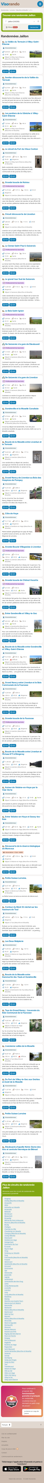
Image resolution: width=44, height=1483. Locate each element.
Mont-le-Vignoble (10, 1323)
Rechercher (34, 27)
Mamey (7, 1299)
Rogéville (8, 1342)
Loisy (6, 1292)
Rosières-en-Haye (10, 1345)
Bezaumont (8, 1216)
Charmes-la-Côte (10, 1229)
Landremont (9, 1279)
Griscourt (8, 1266)
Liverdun (8, 1290)
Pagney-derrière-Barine (13, 1334)
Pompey (7, 1338)
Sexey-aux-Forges (10, 1360)
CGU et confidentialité (9, 1434)
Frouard (7, 1260)
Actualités (5, 1445)
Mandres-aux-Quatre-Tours (14, 1301)
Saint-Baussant (10, 1349)
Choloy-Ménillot (10, 1236)
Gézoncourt (8, 1262)
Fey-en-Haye (9, 1249)
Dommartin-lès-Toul (11, 1244)
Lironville (8, 1288)
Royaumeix (8, 1347)
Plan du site (6, 1438)
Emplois (4, 1441)
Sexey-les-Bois (9, 1362)
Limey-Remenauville (11, 1286)
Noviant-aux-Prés (10, 1332)
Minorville (8, 1321)
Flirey (6, 1251)
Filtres (12, 27)
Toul (6, 1364)
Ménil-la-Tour (9, 1314)
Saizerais (8, 1353)
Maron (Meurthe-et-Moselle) (14, 1310)
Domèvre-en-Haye (11, 1240)
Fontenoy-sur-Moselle (12, 1253)
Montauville (9, 1325)
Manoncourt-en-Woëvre (13, 1303)
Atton (6, 1205)
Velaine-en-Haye (10, 1369)
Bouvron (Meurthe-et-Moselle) (15, 1223)
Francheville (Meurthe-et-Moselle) (16, 1257)
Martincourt (9, 1312)
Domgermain (9, 1242)
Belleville (8, 1212)
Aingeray (8, 1199)
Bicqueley (8, 1218)
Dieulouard (8, 1238)
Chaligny (8, 1227)
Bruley (7, 1225)
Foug (6, 1255)
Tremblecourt (9, 1366)
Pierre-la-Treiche (10, 1336)
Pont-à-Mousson (10, 1340)
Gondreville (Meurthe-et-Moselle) (16, 1264)
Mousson (8, 1327)
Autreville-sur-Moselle (12, 1207)
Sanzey (7, 1356)
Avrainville (8, 1209)
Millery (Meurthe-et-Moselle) (14, 1318)
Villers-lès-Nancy (10, 1375)
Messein (7, 1316)
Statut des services (15, 1479)
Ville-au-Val (8, 1371)
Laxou (6, 1284)
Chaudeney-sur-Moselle (13, 1231)
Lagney (7, 1277)
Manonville (8, 1305)
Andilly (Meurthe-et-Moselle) (14, 1201)
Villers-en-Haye (10, 1373)
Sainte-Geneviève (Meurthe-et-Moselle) (18, 1351)
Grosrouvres (9, 1268)
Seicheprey (8, 1358)
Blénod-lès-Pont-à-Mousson (14, 1220)
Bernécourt (8, 1214)
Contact (4, 1453)
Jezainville (8, 1275)
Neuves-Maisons (10, 1329)
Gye (6, 1270)
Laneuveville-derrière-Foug (14, 1281)
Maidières (8, 1297)
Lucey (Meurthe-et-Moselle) (14, 1294)
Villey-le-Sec (9, 1377)
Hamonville (8, 1273)
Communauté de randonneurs (12, 1456)
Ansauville (8, 1203)
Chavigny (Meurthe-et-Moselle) (15, 1233)
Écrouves (8, 1246)
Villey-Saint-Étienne (11, 1380)
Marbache (8, 1308)
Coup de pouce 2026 (9, 1449)
